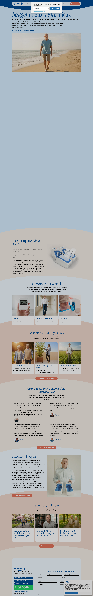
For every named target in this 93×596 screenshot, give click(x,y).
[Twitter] (22, 593)
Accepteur (72, 592)
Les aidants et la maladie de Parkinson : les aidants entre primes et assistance (69, 533)
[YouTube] (24, 593)
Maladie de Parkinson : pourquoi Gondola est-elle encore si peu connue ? (45, 533)
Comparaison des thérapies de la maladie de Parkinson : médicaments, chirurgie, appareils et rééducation (23, 534)
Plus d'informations (68, 571)
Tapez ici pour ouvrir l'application (23, 587)
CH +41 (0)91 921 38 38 (21, 580)
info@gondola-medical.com (22, 583)
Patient (49, 571)
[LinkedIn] (15, 593)
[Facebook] (19, 593)
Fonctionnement (31, 3)
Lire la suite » (17, 539)
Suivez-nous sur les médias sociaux (21, 591)
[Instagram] (17, 593)
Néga (85, 592)
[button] (90, 582)
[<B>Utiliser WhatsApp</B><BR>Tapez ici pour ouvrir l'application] (16, 587)
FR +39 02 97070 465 (20, 578)
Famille (54, 571)
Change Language (55, 8)
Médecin (59, 571)
